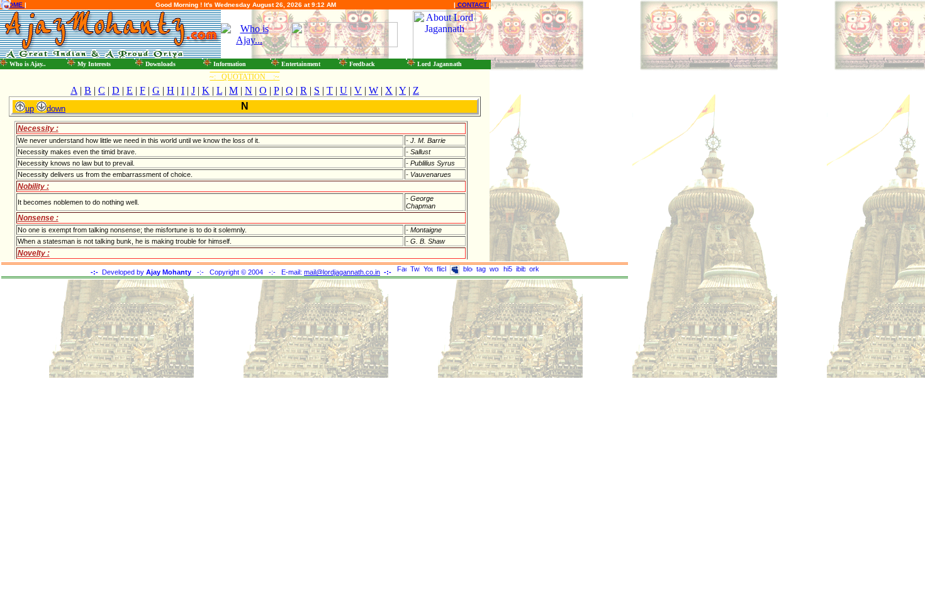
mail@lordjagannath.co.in (342, 272)
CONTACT (472, 4)
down (56, 108)
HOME (13, 4)
